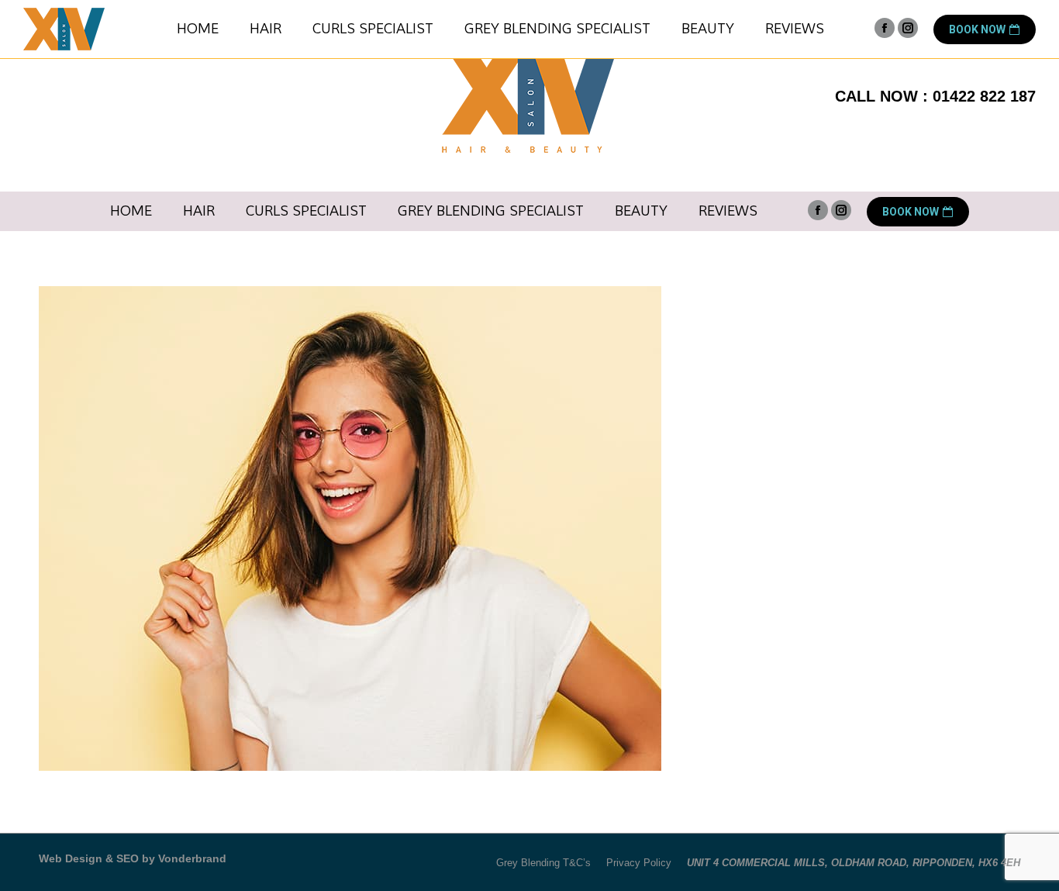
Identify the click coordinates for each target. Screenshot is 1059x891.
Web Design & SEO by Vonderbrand (132, 858)
